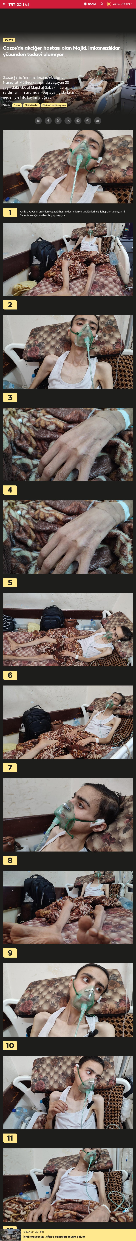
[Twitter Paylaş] (58, 120)
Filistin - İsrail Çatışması (54, 105)
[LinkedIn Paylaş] (68, 120)
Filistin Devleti (31, 105)
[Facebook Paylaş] (48, 120)
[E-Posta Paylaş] (97, 120)
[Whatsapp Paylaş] (87, 120)
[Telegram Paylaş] (77, 120)
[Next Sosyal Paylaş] (38, 120)
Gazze (17, 105)
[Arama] (102, 4)
